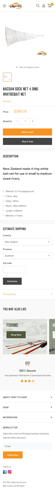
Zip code (7, 263)
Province (7, 249)
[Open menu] (4, 6)
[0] (49, 5)
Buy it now (27, 141)
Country (7, 235)
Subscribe (12, 454)
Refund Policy (9, 294)
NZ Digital (20, 486)
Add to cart (27, 132)
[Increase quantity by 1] (33, 121)
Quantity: (7, 121)
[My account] (43, 5)
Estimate (12, 281)
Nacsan (7, 101)
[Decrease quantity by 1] (17, 121)
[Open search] (38, 5)
